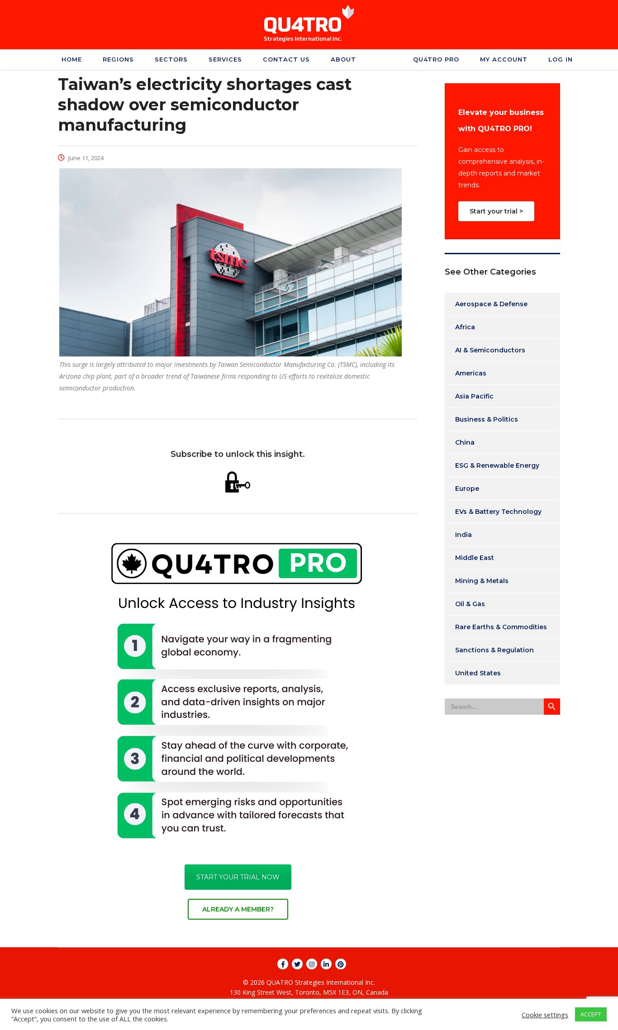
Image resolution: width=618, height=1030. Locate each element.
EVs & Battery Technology (498, 512)
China (465, 442)
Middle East (474, 558)
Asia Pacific (474, 396)
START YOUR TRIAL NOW (238, 877)
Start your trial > (496, 211)
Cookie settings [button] (545, 1015)
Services (225, 59)
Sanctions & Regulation (494, 650)
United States (478, 673)
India (463, 535)
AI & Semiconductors (490, 350)
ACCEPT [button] (590, 1014)
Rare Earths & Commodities (501, 627)
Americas (470, 373)
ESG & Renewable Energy (497, 465)
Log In (560, 59)
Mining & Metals (482, 581)
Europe (467, 488)
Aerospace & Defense (491, 304)
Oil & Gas (470, 604)
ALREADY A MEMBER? (238, 909)
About (343, 59)
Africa (465, 327)
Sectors (171, 59)
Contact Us (286, 59)
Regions (118, 59)
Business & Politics (486, 419)
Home (72, 59)
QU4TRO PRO (436, 59)
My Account (504, 59)
